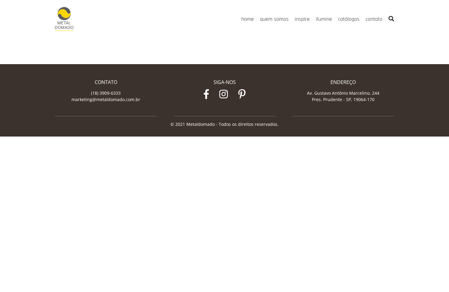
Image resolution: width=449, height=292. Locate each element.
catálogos (349, 19)
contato (374, 19)
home (247, 19)
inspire (302, 19)
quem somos (274, 19)
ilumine (324, 19)
